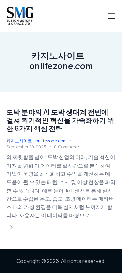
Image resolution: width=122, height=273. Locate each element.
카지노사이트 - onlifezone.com (37, 140)
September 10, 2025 (26, 147)
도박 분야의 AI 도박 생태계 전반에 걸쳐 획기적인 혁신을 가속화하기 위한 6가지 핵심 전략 (60, 120)
